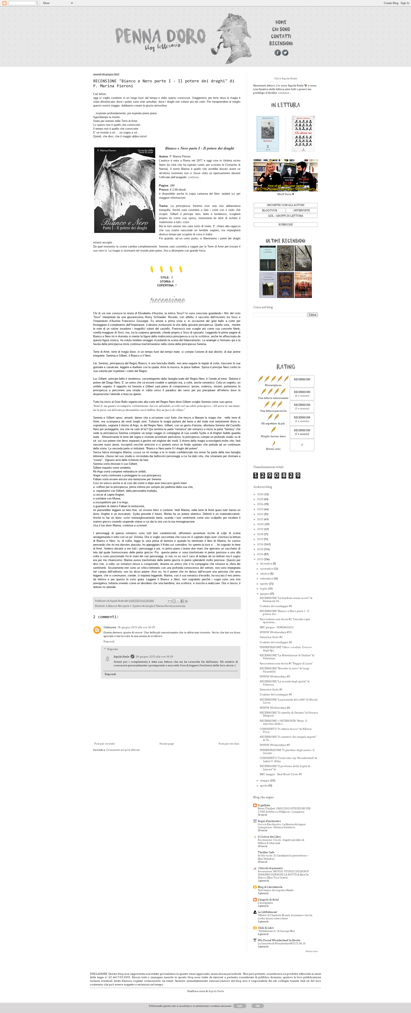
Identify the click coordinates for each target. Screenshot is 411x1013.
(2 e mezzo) (302, 421)
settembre (267, 578)
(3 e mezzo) (302, 408)
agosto (264, 583)
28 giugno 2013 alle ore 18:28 (154, 656)
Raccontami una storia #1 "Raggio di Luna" (286, 663)
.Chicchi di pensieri (270, 868)
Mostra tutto (312, 951)
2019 (260, 529)
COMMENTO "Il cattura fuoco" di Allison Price (285, 730)
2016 (260, 544)
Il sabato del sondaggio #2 (276, 642)
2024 (260, 504)
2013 (260, 559)
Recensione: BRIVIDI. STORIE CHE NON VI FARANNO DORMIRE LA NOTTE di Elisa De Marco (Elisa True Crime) (283, 874)
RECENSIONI (302, 379)
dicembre (266, 563)
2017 (260, 539)
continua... (194, 177)
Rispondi (109, 641)
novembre (267, 568)
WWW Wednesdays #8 (275, 707)
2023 (260, 509)
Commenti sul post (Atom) (123, 749)
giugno (265, 593)
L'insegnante (265, 902)
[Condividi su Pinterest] (186, 601)
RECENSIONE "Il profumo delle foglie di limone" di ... (285, 767)
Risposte (112, 649)
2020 (261, 524)
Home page (166, 743)
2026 (260, 494)
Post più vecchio (229, 743)
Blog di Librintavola (270, 887)
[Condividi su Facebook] (182, 601)
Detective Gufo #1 (271, 689)
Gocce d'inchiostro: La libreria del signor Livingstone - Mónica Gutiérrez (282, 826)
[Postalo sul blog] (174, 601)
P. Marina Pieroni (163, 606)
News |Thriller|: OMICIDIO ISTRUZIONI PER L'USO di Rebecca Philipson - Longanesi (284, 810)
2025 (260, 499)
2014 (260, 554)
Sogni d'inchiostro (269, 821)
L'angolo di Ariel (268, 899)
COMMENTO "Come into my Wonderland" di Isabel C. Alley (288, 759)
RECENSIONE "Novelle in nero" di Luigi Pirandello (284, 670)
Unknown (109, 627)
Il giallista (264, 805)
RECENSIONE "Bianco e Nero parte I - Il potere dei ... (284, 612)
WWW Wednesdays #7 (275, 744)
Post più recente (104, 743)
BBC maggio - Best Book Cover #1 (281, 774)
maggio (265, 780)
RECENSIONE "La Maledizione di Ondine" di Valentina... (287, 657)
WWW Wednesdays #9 (275, 676)
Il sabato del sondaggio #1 (276, 694)
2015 (260, 549)
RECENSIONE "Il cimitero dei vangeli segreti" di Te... (288, 738)
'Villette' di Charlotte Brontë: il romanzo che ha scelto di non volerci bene (285, 917)
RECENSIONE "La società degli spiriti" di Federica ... (285, 683)
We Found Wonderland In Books (279, 940)
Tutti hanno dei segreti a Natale (276, 890)
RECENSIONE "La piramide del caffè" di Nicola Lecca (288, 701)
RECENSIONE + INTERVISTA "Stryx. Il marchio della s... (283, 722)
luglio (264, 588)
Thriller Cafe (266, 852)
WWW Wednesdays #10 (276, 632)
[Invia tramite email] (170, 601)
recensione (179, 606)
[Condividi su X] (178, 601)
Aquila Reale (121, 656)
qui (233, 193)
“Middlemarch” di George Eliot (276, 931)
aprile (264, 785)
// (302, 444)
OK (258, 1006)
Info (239, 1006)
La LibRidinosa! (267, 912)
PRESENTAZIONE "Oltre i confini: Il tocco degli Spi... (286, 649)
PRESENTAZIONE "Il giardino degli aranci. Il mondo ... (287, 751)
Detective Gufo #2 (271, 637)
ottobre (265, 573)
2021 (260, 519)
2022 (260, 514)
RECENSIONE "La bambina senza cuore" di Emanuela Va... (286, 599)
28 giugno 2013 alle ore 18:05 (136, 627)
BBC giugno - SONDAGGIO (276, 627)
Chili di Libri (266, 927)
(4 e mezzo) (302, 395)
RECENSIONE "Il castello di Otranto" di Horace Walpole (289, 714)
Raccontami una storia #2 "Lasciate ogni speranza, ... (285, 621)
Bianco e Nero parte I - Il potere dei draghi (130, 606)
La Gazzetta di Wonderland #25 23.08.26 (281, 943)
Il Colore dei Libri (269, 836)
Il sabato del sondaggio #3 (276, 606)
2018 (260, 534)
